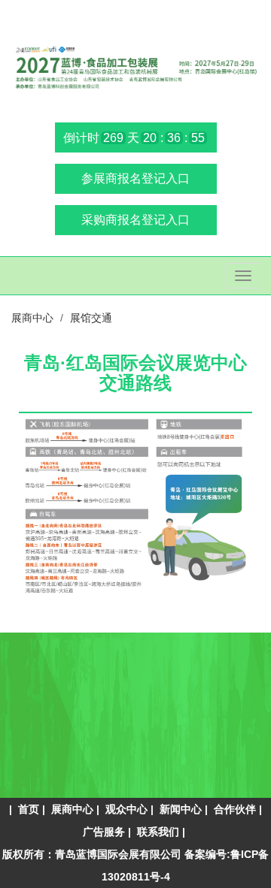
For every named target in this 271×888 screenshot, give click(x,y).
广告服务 (104, 832)
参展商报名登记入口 (135, 178)
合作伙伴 (235, 809)
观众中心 (126, 809)
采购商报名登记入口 (135, 219)
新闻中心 (181, 809)
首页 (28, 809)
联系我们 (158, 832)
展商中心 (72, 809)
